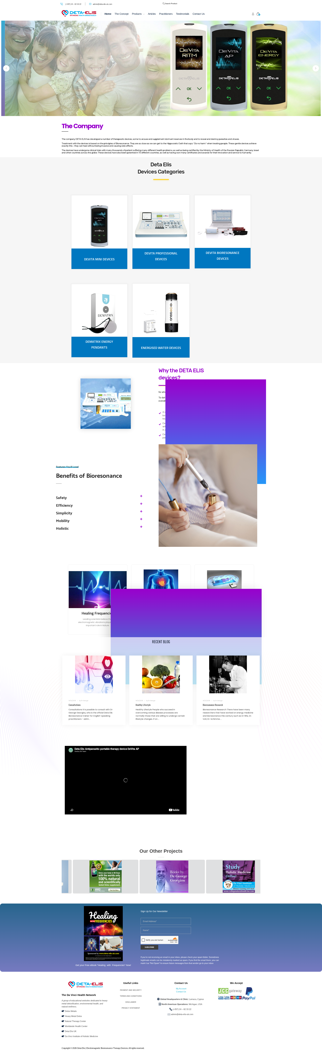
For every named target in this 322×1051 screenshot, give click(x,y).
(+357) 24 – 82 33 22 (73, 4)
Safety (61, 498)
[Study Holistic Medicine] (160, 876)
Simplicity (64, 513)
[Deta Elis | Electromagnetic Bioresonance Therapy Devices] (79, 13)
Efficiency (64, 506)
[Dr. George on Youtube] (227, 876)
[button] (99, 498)
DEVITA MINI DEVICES (99, 259)
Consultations (75, 704)
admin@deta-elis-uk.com (102, 4)
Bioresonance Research (213, 704)
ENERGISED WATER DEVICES (161, 347)
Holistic (62, 529)
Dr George (84, 701)
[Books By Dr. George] (93, 876)
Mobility (63, 521)
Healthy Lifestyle (143, 704)
